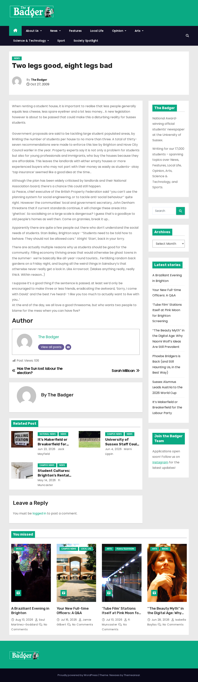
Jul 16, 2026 (69, 620)
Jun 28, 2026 (161, 620)
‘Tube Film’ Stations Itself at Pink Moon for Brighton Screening (121, 613)
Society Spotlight (86, 41)
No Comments (82, 624)
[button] (187, 35)
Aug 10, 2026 (24, 620)
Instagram (160, 462)
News (54, 31)
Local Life (97, 31)
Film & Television (125, 548)
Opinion (118, 31)
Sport (61, 41)
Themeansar (132, 675)
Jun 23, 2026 (46, 449)
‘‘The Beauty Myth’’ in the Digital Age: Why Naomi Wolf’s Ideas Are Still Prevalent (166, 615)
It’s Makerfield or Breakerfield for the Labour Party (53, 444)
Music (19, 548)
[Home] (15, 31)
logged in (39, 513)
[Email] (68, 347)
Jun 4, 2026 (113, 449)
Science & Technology (30, 41)
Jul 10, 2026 (114, 620)
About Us (33, 31)
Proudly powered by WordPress (78, 675)
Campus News (114, 434)
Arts (138, 31)
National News (48, 434)
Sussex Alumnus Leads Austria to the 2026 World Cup (167, 387)
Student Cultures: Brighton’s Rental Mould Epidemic (54, 475)
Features (75, 31)
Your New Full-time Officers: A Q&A (73, 610)
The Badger (39, 79)
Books (165, 548)
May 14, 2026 (47, 480)
